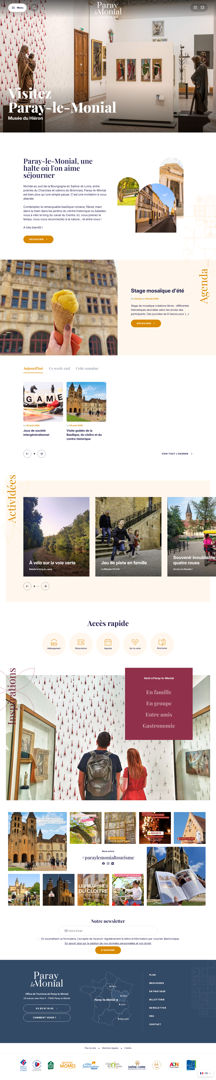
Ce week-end (59, 368)
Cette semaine (87, 368)
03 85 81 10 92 (44, 1008)
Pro (151, 1016)
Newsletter (157, 1008)
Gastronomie (159, 725)
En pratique (157, 991)
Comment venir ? (44, 1017)
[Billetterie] (202, 8)
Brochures (156, 983)
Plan (152, 975)
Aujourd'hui (33, 368)
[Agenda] (195, 8)
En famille (158, 691)
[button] (45, 586)
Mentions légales (110, 1048)
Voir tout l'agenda (175, 453)
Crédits (127, 1048)
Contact (155, 1024)
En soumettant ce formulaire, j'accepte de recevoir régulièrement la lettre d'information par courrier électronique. (110, 938)
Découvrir (36, 239)
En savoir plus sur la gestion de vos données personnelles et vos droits (108, 943)
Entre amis (158, 714)
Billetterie (157, 999)
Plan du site (90, 1048)
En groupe (159, 703)
